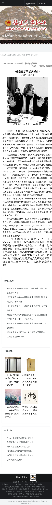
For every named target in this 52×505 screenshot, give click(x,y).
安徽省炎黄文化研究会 (34, 494)
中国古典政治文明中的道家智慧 (20, 455)
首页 (9, 55)
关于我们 (25, 482)
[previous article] (48, 36)
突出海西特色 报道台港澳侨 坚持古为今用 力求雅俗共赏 (21, 37)
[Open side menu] (3, 3)
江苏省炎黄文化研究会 (16, 494)
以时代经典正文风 (14, 459)
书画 (6, 351)
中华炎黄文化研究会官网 (14, 486)
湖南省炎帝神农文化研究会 (34, 491)
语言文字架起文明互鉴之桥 (18, 446)
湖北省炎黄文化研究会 (14, 491)
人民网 (25, 484)
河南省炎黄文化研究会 (39, 489)
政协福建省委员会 (38, 486)
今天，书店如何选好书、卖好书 (20, 437)
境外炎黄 (16, 55)
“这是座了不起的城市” (30, 55)
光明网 (39, 484)
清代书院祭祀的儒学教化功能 (19, 451)
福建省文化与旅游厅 (9, 489)
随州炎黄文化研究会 (20, 496)
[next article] (44, 36)
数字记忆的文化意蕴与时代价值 (20, 442)
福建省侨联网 (24, 489)
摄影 (11, 351)
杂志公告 (16, 482)
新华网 (18, 484)
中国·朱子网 (34, 496)
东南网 (27, 486)
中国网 (32, 484)
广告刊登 (33, 482)
